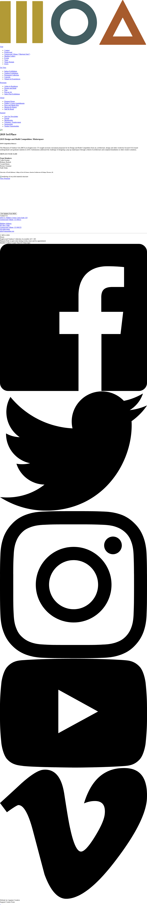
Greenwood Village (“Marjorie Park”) (17, 54)
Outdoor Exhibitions (11, 73)
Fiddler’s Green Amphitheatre (14, 103)
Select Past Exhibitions (12, 94)
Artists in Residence (11, 86)
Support (2, 113)
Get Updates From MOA (8, 213)
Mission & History (10, 107)
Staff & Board (9, 109)
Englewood (8, 52)
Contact (7, 50)
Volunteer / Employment (12, 122)
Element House (9, 101)
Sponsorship (8, 124)
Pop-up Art (8, 92)
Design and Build (10, 88)
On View (3, 67)
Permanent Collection (11, 75)
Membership (8, 120)
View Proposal (5, 178)
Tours (6, 60)
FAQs (6, 64)
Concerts (7, 77)
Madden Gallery (9, 56)
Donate (6, 118)
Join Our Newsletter (11, 116)
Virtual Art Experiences (12, 79)
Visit (1, 47)
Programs (3, 83)
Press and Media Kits (11, 105)
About (2, 98)
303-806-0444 (5, 229)
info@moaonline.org (7, 231)
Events (6, 58)
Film (5, 90)
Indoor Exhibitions (10, 71)
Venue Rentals (9, 62)
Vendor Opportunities (11, 126)
